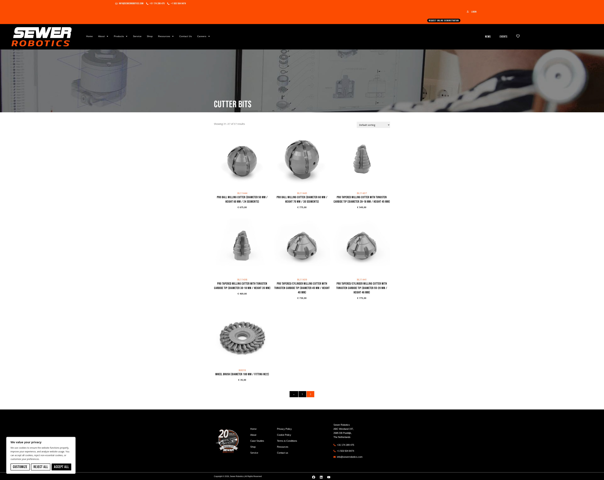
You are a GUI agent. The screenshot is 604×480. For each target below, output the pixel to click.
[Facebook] (313, 477)
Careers (201, 36)
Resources (164, 36)
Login (474, 11)
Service (137, 36)
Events (503, 36)
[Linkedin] (321, 477)
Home (89, 36)
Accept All (61, 467)
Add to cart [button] (242, 171)
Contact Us (185, 36)
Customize (20, 467)
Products (119, 36)
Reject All (41, 467)
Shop (150, 36)
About (101, 36)
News (488, 36)
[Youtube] (328, 477)
